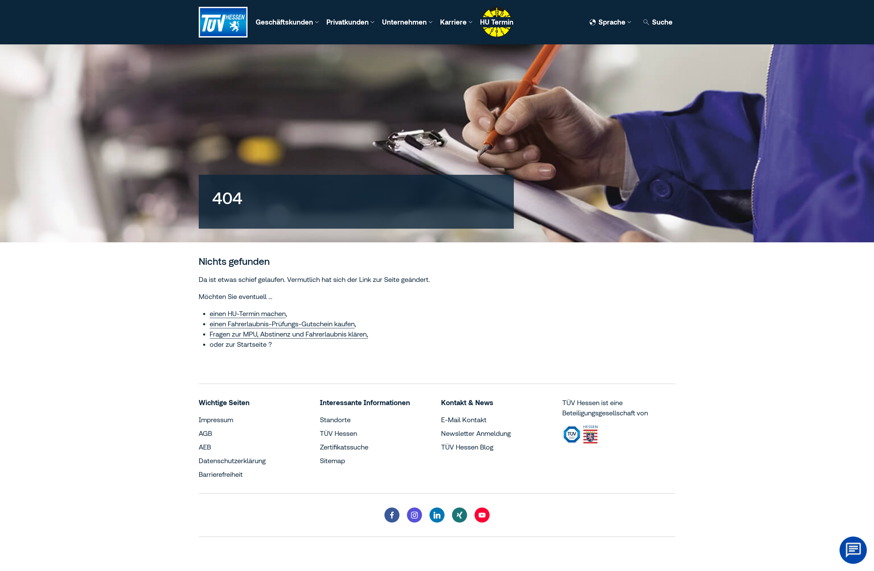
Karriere (454, 22)
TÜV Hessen (338, 433)
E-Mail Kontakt (464, 420)
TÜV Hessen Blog (467, 447)
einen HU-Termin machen (248, 313)
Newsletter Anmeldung (476, 433)
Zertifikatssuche (344, 447)
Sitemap (332, 461)
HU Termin (496, 22)
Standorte (335, 420)
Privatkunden (348, 22)
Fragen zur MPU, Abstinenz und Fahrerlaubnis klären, (289, 334)
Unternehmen (405, 22)
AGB (205, 433)
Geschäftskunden (285, 22)
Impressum (216, 420)
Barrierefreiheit (221, 474)
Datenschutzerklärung (232, 461)
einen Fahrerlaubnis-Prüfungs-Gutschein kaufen (282, 324)
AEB (205, 447)
